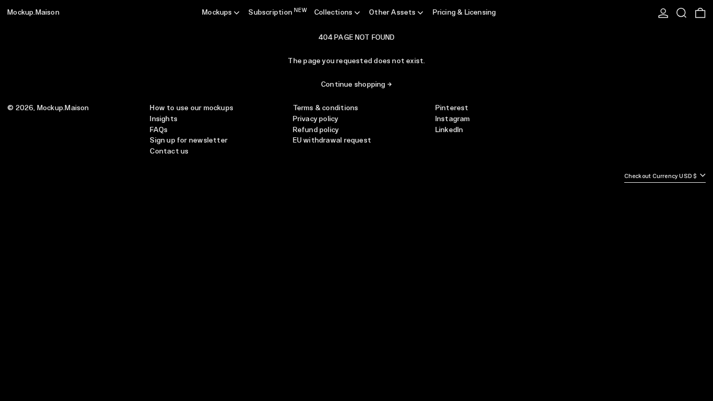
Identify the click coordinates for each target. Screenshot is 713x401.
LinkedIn (449, 130)
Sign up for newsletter (189, 140)
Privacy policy (316, 119)
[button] (681, 13)
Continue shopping (353, 84)
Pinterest (452, 108)
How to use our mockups (191, 108)
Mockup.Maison (33, 12)
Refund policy (316, 130)
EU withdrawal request (332, 140)
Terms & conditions (326, 108)
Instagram (452, 119)
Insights (163, 119)
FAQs (159, 130)
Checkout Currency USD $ (661, 176)
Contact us (169, 151)
